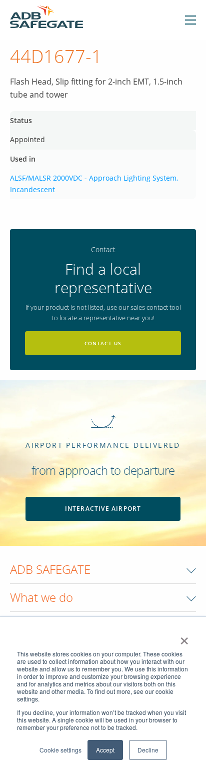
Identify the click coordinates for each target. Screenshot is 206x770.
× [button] (184, 637)
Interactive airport (103, 508)
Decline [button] (148, 749)
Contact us (103, 343)
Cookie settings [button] (61, 749)
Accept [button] (105, 749)
